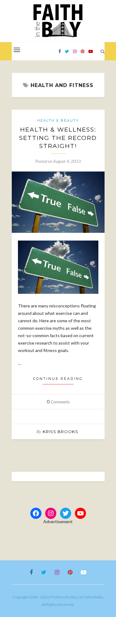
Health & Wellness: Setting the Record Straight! (58, 138)
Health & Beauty (58, 120)
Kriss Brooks (60, 431)
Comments (58, 401)
